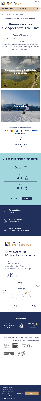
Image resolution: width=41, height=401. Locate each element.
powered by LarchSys (18, 340)
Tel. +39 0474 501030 (15, 252)
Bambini (20, 184)
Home (3, 14)
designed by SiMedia (33, 340)
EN (38, 2)
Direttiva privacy (34, 337)
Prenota (27, 198)
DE (36, 2)
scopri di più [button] (11, 398)
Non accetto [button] (20, 393)
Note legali (24, 337)
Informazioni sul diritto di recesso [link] (20, 146)
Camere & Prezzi (10, 14)
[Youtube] (16, 275)
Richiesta (14, 198)
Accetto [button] (32, 393)
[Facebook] (7, 275)
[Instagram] (11, 275)
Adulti (20, 174)
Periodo (20, 164)
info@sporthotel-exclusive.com (20, 255)
